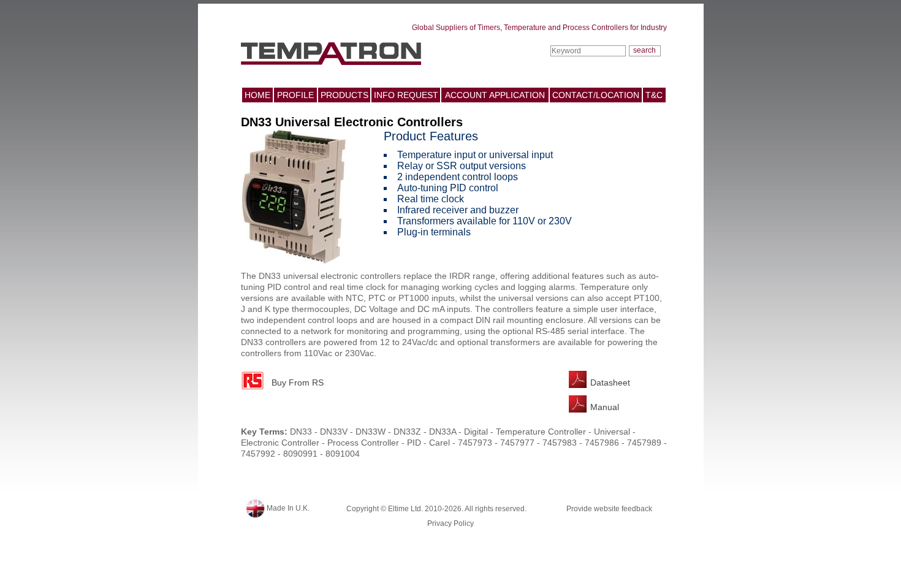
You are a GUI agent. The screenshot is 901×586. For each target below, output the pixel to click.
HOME (257, 95)
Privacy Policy (450, 523)
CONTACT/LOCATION (595, 95)
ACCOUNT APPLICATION (495, 95)
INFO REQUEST (406, 95)
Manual (604, 407)
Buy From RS (298, 382)
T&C (654, 95)
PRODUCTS (344, 95)
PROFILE (295, 95)
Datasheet (610, 382)
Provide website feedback (609, 508)
